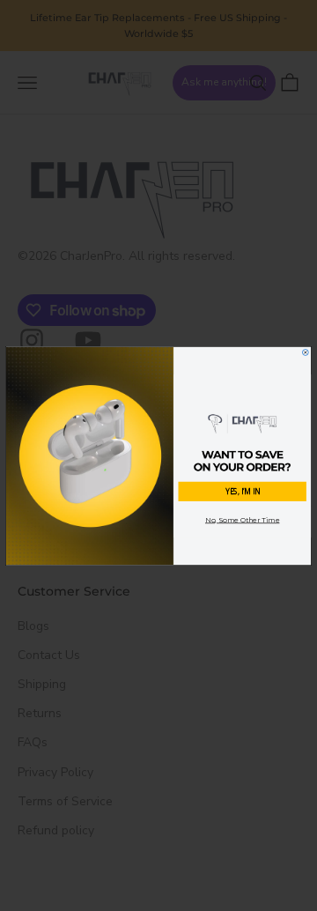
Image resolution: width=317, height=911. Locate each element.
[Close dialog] (305, 352)
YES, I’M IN (242, 491)
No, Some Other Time (242, 519)
